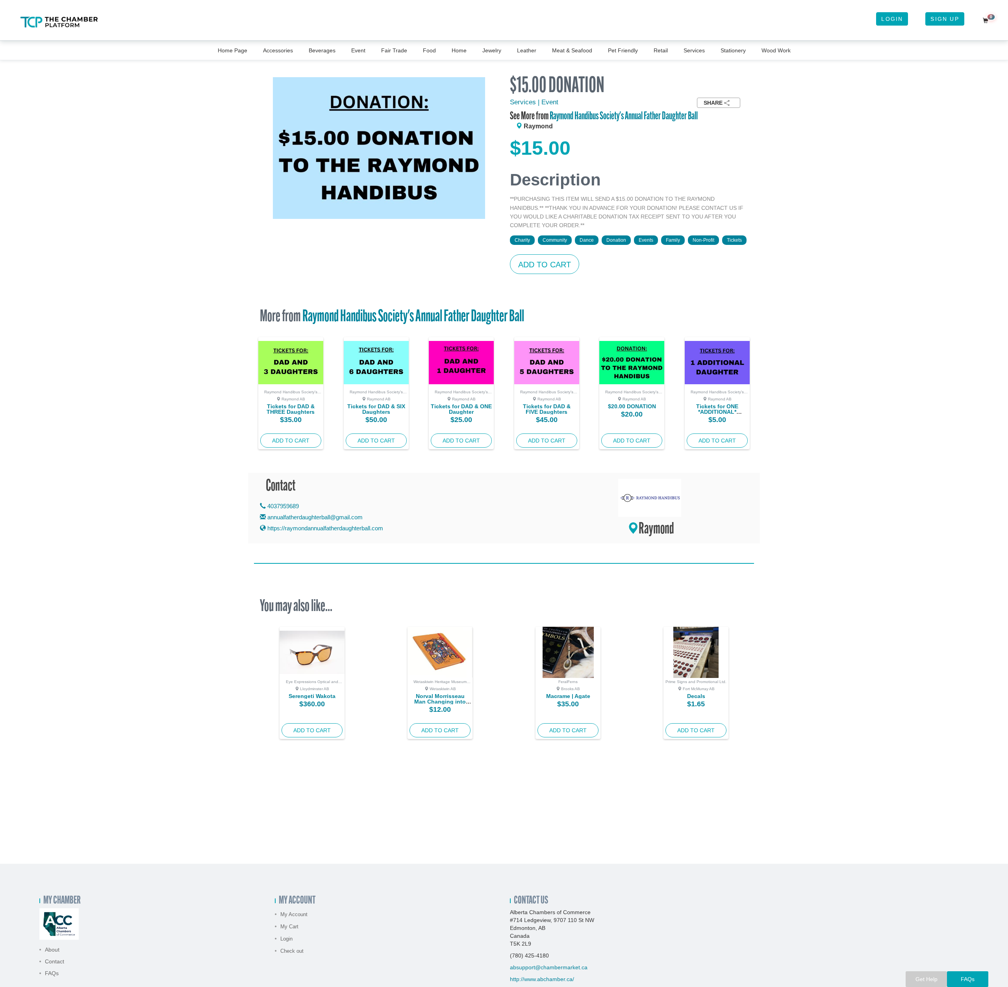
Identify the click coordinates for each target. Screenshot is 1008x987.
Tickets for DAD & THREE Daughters (291, 409)
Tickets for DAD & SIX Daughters (376, 409)
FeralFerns (568, 682)
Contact (54, 961)
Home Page (232, 50)
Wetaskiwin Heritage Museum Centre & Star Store (440, 684)
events (646, 240)
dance (587, 240)
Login (892, 19)
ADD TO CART (544, 264)
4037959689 (282, 506)
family (673, 240)
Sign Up (944, 19)
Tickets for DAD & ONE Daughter (461, 409)
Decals (696, 696)
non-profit (703, 240)
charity (522, 240)
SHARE (713, 103)
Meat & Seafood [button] (572, 50)
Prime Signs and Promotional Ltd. (695, 682)
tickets (734, 240)
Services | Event (534, 102)
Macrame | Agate (568, 696)
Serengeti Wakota (312, 696)
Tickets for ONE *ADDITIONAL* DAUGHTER (717, 411)
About (52, 949)
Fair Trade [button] (394, 50)
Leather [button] (526, 50)
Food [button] (429, 50)
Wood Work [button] (776, 50)
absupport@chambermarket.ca (548, 967)
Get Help (926, 979)
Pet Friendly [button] (623, 50)
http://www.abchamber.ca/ (542, 979)
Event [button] (358, 50)
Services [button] (694, 50)
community (555, 240)
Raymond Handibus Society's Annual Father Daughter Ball (624, 116)
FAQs (52, 973)
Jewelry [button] (491, 50)
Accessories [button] (278, 50)
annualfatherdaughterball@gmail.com (315, 517)
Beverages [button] (322, 50)
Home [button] (459, 50)
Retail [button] (661, 50)
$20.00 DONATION (632, 406)
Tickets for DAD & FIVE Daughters (547, 409)
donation (616, 240)
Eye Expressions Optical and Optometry (312, 684)
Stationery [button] (733, 50)
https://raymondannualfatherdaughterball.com (324, 528)
